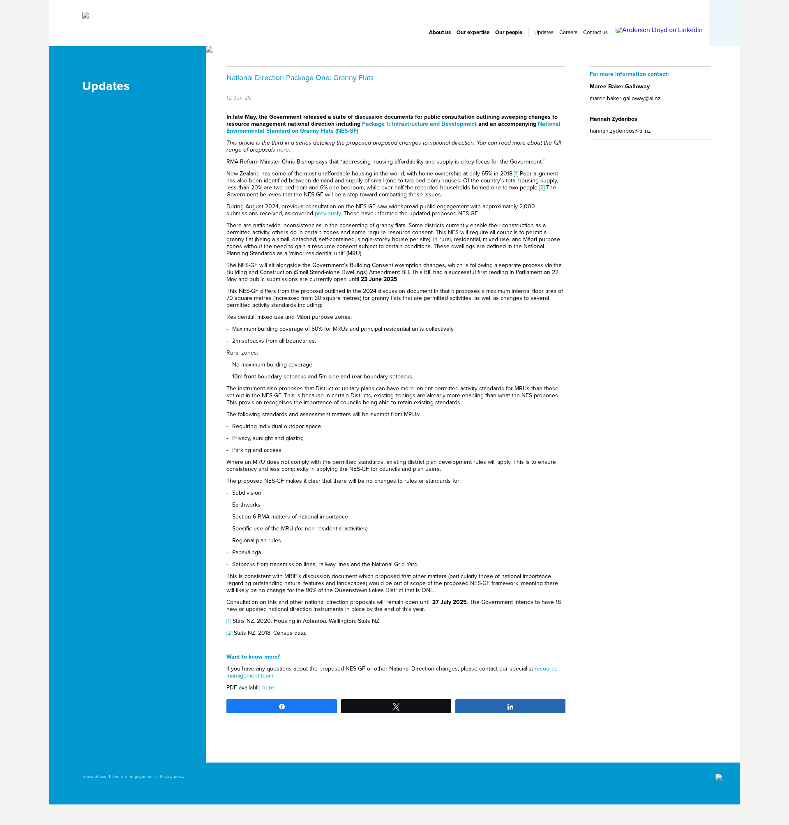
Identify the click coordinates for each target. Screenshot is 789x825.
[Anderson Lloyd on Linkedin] (659, 30)
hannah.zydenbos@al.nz (620, 130)
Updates (544, 32)
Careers (568, 32)
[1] (516, 173)
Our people (508, 32)
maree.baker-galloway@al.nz (625, 98)
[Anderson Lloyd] (85, 16)
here (283, 149)
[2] (541, 187)
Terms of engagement (133, 776)
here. (268, 687)
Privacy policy (172, 776)
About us (440, 32)
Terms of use (94, 776)
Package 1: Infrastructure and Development (419, 123)
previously (328, 213)
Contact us (595, 32)
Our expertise (473, 32)
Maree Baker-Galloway (620, 86)
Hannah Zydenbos (613, 118)
